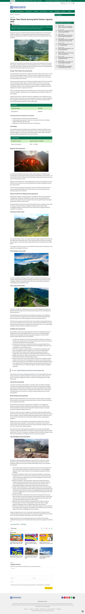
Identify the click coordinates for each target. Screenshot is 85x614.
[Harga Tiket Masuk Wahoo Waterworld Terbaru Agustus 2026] (31, 537)
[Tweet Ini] (44, 528)
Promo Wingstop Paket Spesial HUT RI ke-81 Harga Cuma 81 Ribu (65, 62)
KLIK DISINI (47, 606)
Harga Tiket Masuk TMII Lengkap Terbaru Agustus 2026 (46, 543)
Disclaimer (59, 609)
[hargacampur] (18, 7)
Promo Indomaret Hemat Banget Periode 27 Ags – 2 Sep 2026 (43, 0)
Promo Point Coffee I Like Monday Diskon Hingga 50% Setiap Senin (65, 36)
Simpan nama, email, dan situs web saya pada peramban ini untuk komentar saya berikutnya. (31, 584)
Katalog (35, 11)
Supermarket (28, 11)
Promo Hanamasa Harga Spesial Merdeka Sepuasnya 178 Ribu (65, 67)
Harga (51, 11)
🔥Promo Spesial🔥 (19, 11)
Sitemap (37, 609)
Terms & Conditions (51, 609)
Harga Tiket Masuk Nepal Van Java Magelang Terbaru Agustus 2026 (46, 557)
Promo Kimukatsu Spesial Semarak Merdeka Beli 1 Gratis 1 (65, 58)
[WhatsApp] (72, 598)
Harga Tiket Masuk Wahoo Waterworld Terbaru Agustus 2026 (31, 543)
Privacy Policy (43, 609)
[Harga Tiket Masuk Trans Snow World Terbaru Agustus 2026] (16, 551)
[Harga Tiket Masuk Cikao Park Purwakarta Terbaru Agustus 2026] (31, 551)
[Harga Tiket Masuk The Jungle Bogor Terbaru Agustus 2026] (16, 537)
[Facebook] (62, 598)
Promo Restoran (43, 11)
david (14, 23)
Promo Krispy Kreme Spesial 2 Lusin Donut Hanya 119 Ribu (65, 49)
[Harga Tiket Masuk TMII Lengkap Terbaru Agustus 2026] (46, 537)
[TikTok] (74, 598)
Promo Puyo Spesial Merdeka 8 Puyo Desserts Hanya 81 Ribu (66, 53)
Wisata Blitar (23, 524)
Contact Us (31, 609)
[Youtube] (69, 598)
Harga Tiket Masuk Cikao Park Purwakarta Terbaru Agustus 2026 (31, 557)
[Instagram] (67, 598)
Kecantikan (57, 11)
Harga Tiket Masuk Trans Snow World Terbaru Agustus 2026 (16, 556)
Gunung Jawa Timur (15, 524)
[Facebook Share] (42, 528)
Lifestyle (69, 11)
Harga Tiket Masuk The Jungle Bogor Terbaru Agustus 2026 (16, 543)
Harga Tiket (12, 17)
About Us (26, 609)
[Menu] (11, 3)
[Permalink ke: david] (11, 24)
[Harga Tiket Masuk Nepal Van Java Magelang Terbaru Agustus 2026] (46, 551)
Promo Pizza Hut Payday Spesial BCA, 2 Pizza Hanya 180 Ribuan (66, 31)
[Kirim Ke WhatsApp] (52, 528)
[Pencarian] (73, 3)
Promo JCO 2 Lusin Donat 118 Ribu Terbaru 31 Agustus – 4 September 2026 (65, 27)
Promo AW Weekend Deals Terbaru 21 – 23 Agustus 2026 (65, 45)
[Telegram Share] (49, 528)
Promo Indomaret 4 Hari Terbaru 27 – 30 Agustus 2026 (71, 0)
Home (12, 11)
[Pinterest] (65, 598)
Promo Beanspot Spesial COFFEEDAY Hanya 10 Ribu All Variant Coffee (66, 40)
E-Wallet (63, 11)
